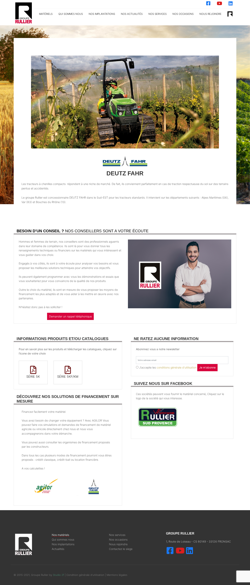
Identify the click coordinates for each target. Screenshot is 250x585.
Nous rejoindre (210, 14)
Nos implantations (102, 14)
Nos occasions (183, 14)
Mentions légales (117, 574)
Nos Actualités (132, 14)
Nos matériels (60, 535)
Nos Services (157, 14)
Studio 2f (58, 574)
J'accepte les (167, 367)
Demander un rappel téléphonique (70, 316)
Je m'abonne (207, 367)
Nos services (117, 535)
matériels (46, 14)
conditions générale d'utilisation (176, 367)
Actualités (58, 549)
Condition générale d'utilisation (85, 574)
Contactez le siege (120, 549)
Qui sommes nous (70, 14)
